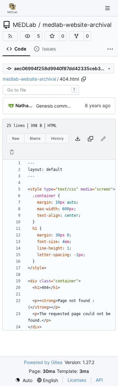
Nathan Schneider (24, 105)
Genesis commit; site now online (70, 106)
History (57, 138)
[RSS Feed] (10, 36)
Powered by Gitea (43, 362)
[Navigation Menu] (108, 8)
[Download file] (77, 138)
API (99, 380)
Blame (35, 138)
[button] (27, 36)
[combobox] (41, 90)
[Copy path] (83, 79)
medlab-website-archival (77, 25)
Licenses (77, 380)
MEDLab (24, 25)
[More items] (110, 49)
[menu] (23, 380)
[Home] (12, 8)
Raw (15, 138)
